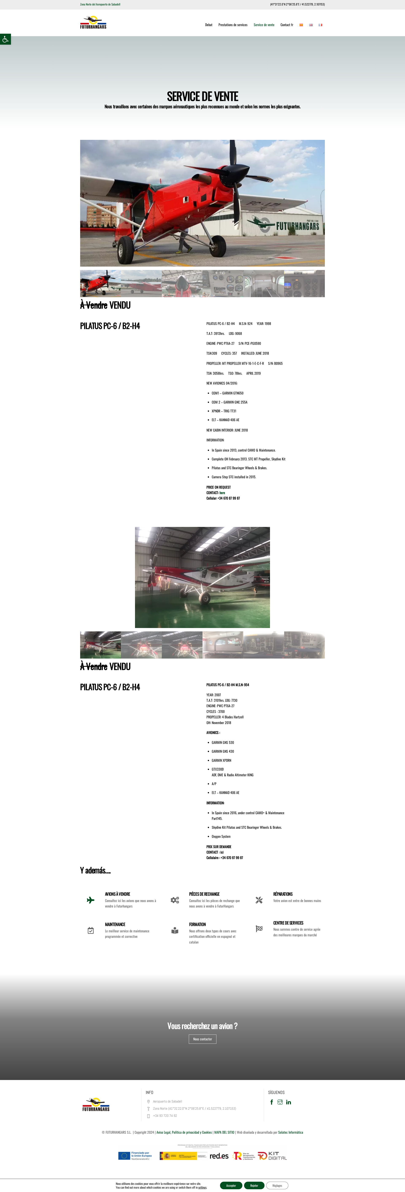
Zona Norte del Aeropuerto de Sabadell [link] (100, 4)
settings (202, 1187)
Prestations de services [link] (233, 24)
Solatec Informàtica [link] (290, 1132)
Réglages (277, 1185)
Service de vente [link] (264, 24)
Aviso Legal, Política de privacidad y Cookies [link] (184, 1132)
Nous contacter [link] (202, 1038)
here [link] (222, 492)
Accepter (231, 1185)
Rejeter (254, 1185)
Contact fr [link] (287, 24)
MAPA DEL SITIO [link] (223, 1132)
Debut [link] (208, 24)
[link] (5, 39)
